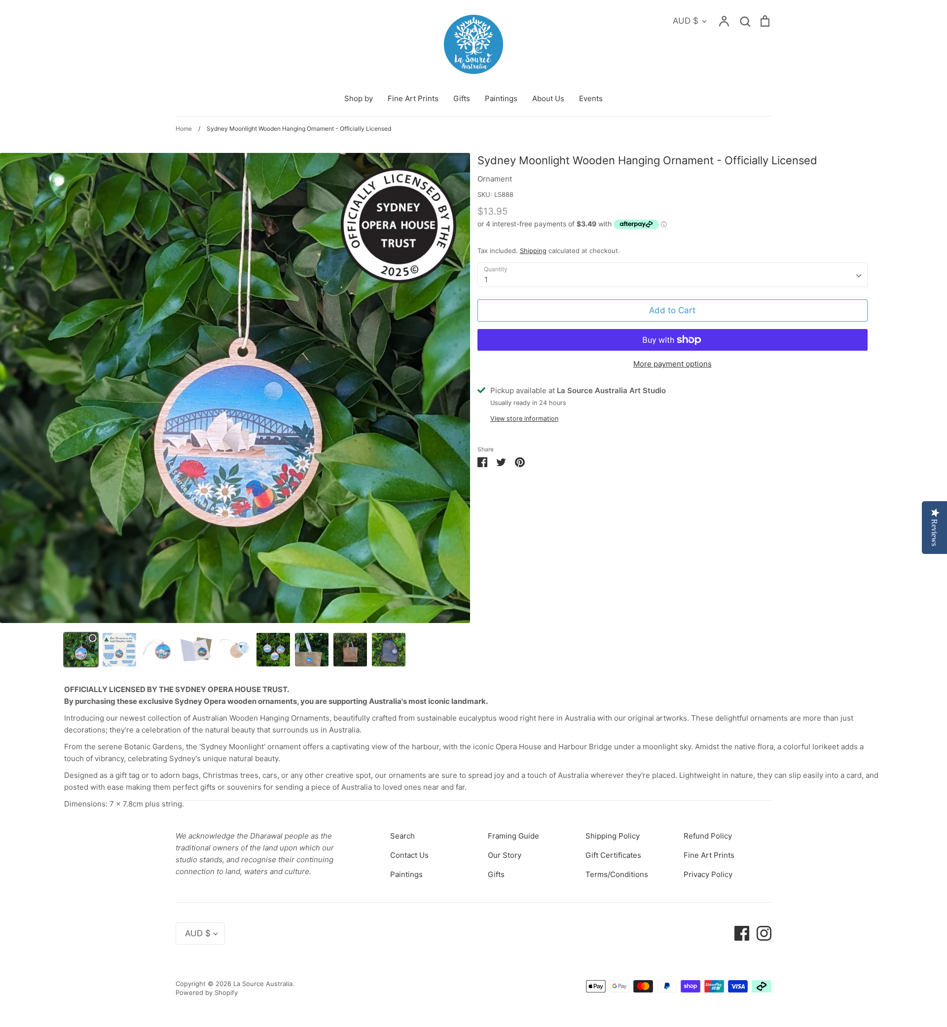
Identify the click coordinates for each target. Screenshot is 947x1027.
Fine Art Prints (413, 98)
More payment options (672, 363)
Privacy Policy (708, 874)
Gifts (461, 98)
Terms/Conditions (616, 874)
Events (591, 98)
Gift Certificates (613, 855)
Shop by (358, 98)
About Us (548, 98)
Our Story (504, 855)
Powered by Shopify (207, 992)
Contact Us (409, 855)
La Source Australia (262, 984)
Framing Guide (513, 836)
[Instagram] (760, 933)
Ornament (494, 178)
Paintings (501, 98)
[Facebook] (738, 933)
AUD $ (685, 21)
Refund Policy (708, 836)
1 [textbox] (486, 279)
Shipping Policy (612, 836)
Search (402, 836)
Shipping (533, 251)
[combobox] (672, 274)
